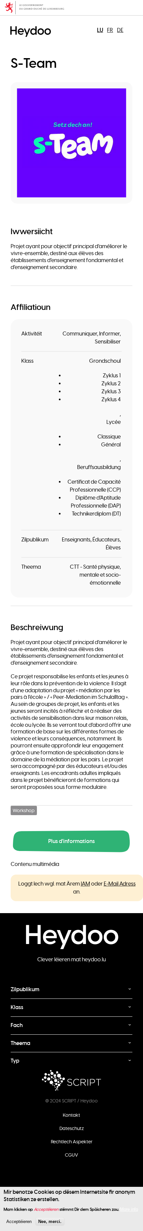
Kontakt (71, 1115)
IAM (85, 884)
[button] (71, 143)
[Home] (32, 26)
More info (129, 1209)
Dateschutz (72, 1128)
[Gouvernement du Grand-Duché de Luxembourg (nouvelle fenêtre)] (71, 7)
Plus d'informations (71, 841)
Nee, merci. (50, 1221)
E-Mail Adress (120, 884)
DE (120, 30)
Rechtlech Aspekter (71, 1142)
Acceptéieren (19, 1221)
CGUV (71, 1155)
